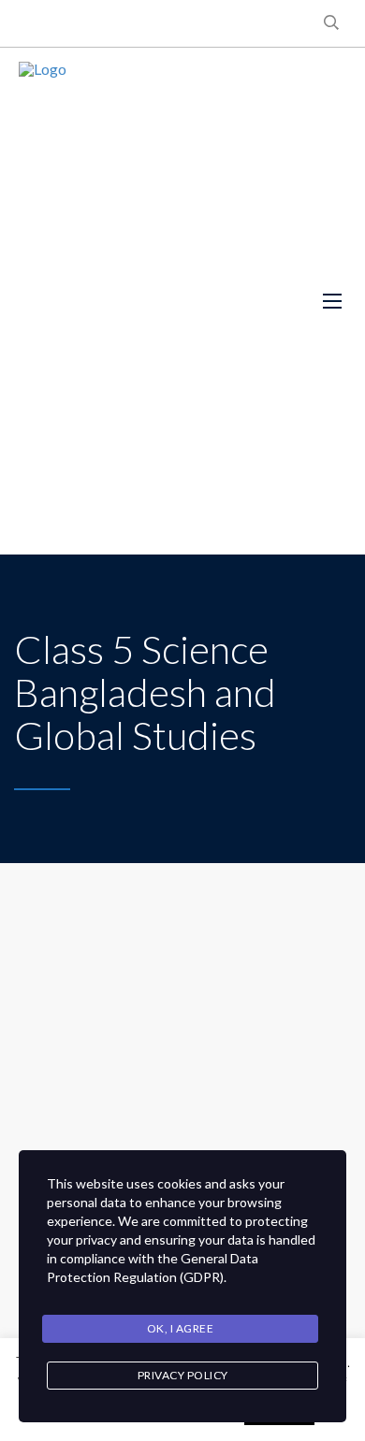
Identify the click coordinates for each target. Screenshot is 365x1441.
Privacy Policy (183, 1375)
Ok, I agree (180, 1328)
